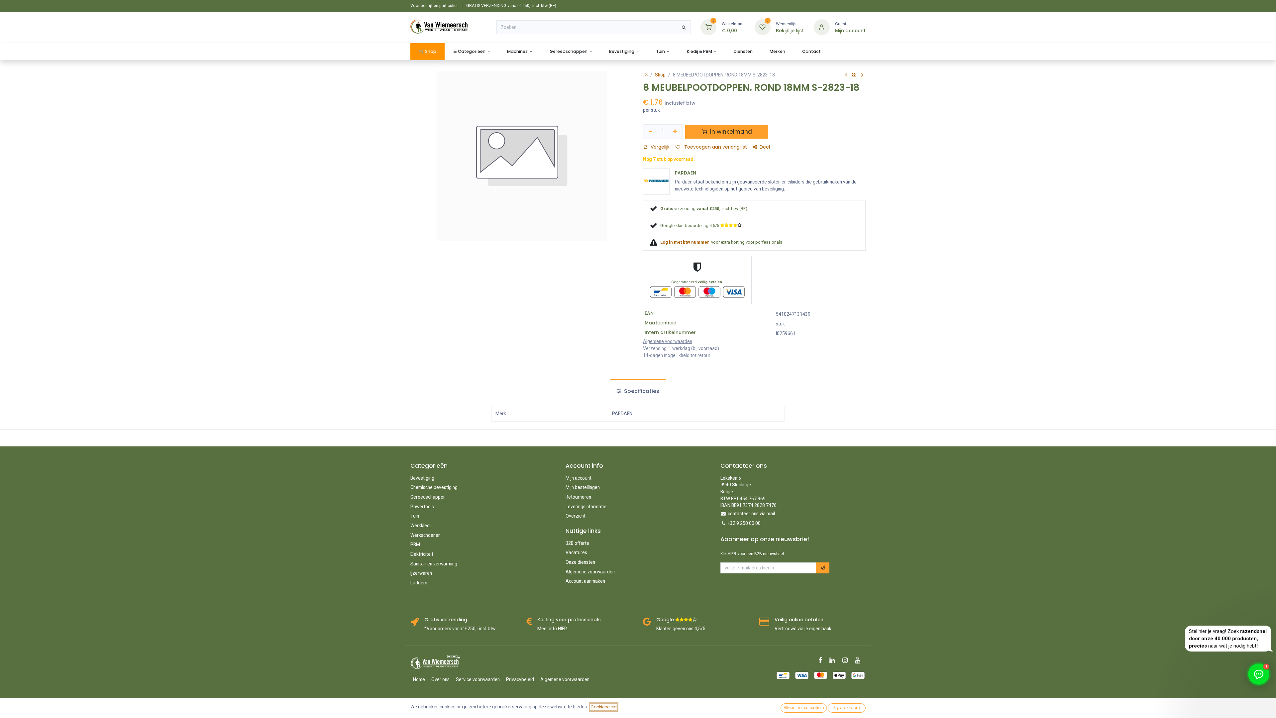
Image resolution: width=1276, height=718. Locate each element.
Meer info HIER (552, 628)
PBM (415, 544)
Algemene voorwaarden (590, 571)
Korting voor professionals (569, 620)
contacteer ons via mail (751, 513)
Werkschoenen (425, 535)
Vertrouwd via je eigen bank (803, 628)
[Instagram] (847, 660)
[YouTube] (860, 660)
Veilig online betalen (799, 620)
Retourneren (578, 497)
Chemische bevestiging (434, 487)
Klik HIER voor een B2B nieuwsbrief (752, 553)
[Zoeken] (684, 27)
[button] (822, 567)
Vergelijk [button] (660, 147)
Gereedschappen (428, 497)
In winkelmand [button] (730, 132)
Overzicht (575, 516)
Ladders (418, 582)
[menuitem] (427, 51)
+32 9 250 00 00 (744, 523)
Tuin (414, 516)
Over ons (440, 679)
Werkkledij (421, 525)
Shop (660, 74)
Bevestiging (422, 478)
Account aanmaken (585, 581)
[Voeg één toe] (675, 131)
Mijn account (578, 478)
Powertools (422, 506)
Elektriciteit (421, 554)
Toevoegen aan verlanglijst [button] (715, 147)
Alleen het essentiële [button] (804, 707)
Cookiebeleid (603, 707)
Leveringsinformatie (586, 506)
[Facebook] (822, 660)
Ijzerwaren (421, 573)
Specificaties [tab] (641, 391)
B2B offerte (577, 543)
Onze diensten (580, 562)
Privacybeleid (520, 679)
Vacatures (576, 552)
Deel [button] (765, 147)
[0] (708, 27)
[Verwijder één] (650, 131)
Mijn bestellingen (583, 487)
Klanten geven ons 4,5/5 (680, 628)
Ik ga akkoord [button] (846, 707)
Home (419, 679)
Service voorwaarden (478, 679)
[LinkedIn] (834, 660)
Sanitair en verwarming (433, 563)
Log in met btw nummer (685, 242)
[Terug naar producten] (854, 74)
